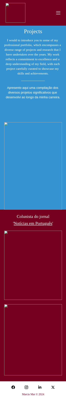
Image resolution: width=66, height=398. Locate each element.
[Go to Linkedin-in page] (40, 387)
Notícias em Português (33, 223)
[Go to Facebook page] (13, 387)
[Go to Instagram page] (26, 387)
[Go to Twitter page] (53, 387)
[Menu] (58, 12)
